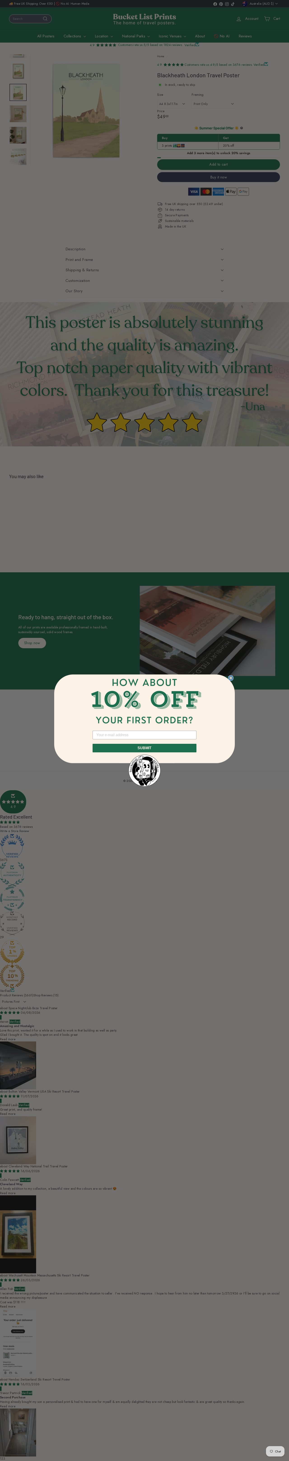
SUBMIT (144, 748)
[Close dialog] (230, 678)
